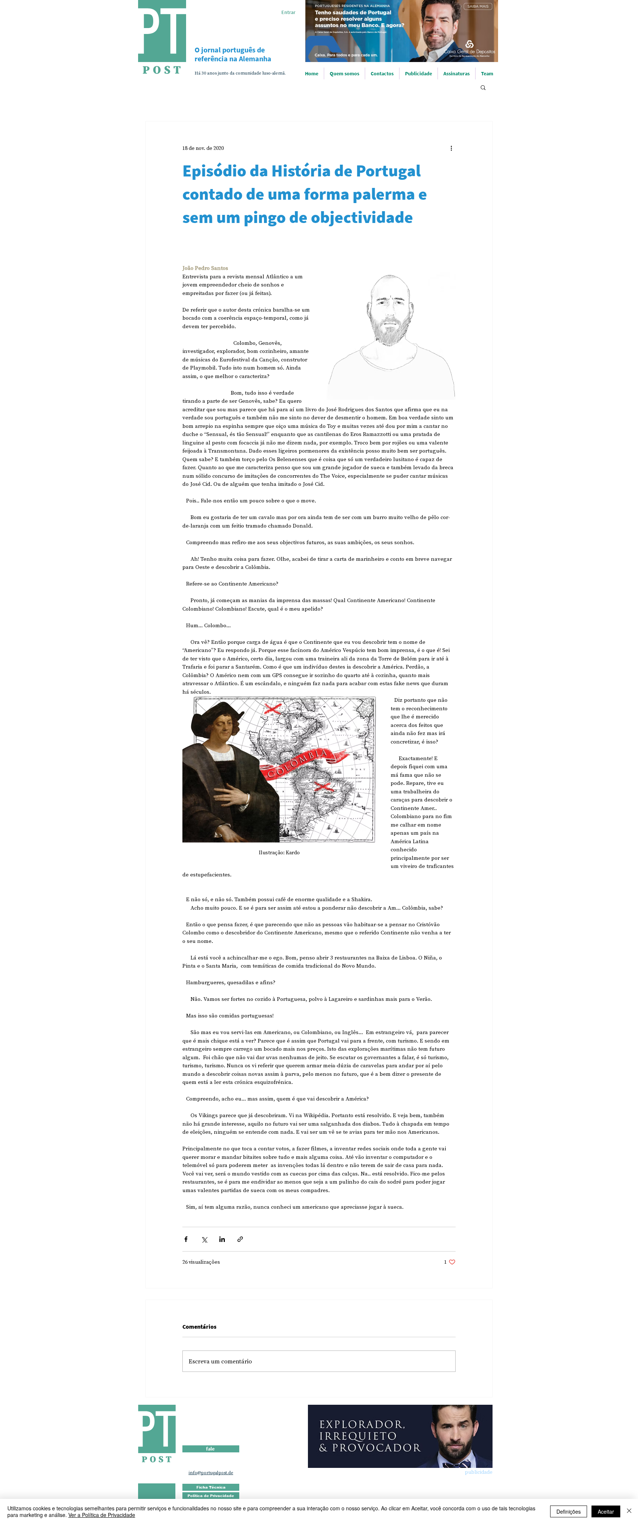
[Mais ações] (451, 148)
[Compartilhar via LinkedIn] (222, 1239)
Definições (568, 1511)
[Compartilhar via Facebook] (185, 1239)
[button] (483, 87)
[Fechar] (629, 1511)
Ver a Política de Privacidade (101, 1514)
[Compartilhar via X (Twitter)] (203, 1239)
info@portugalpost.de (211, 1473)
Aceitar (606, 1511)
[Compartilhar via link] (240, 1239)
